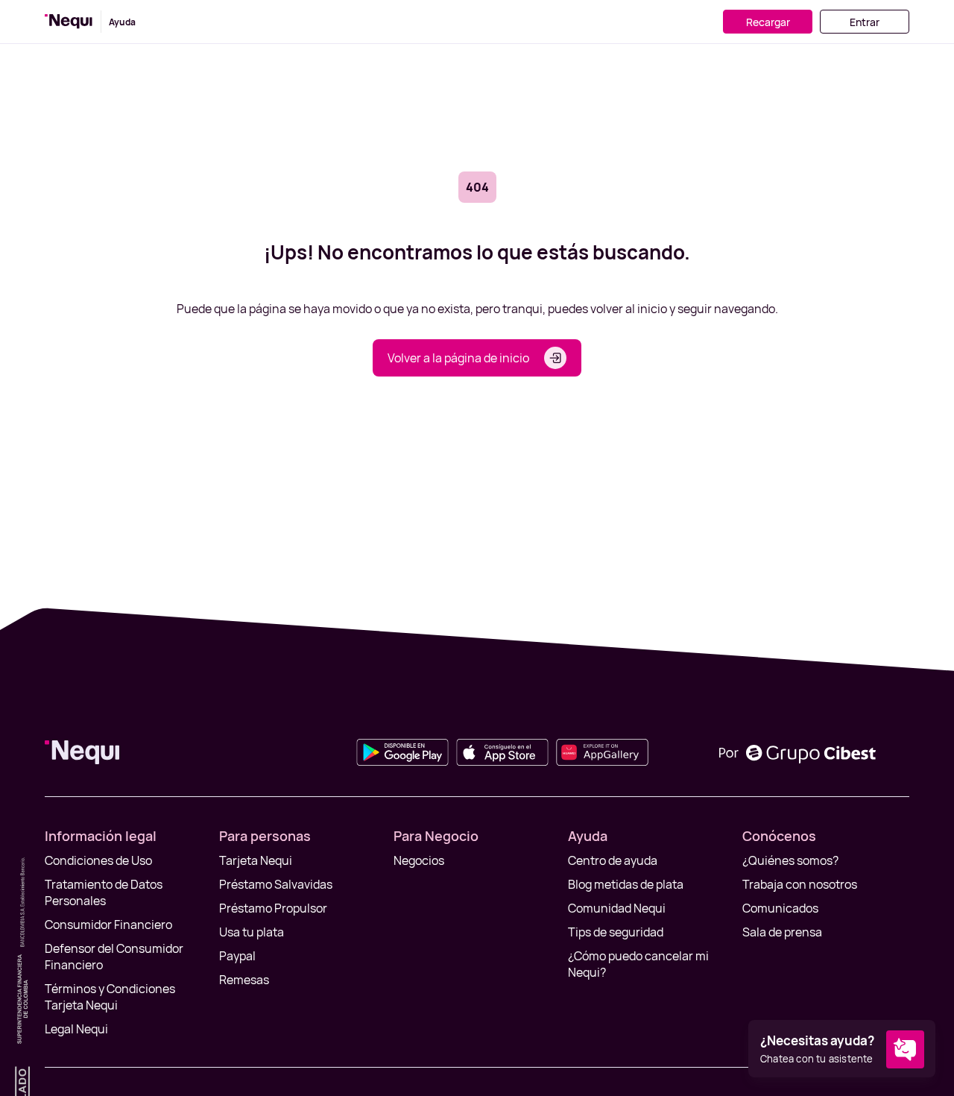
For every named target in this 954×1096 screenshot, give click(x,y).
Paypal (237, 956)
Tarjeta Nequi (255, 860)
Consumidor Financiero (108, 924)
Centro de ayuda (612, 860)
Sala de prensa (782, 932)
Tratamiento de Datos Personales (103, 892)
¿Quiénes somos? (790, 860)
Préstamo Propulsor (273, 908)
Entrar (864, 22)
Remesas (244, 979)
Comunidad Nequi (617, 908)
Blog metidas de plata (625, 884)
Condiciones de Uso (98, 860)
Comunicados (780, 908)
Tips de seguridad (615, 932)
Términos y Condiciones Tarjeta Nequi (110, 996)
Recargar (768, 22)
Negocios (419, 860)
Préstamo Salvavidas (275, 884)
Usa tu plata (251, 932)
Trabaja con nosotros (799, 884)
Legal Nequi (76, 1029)
